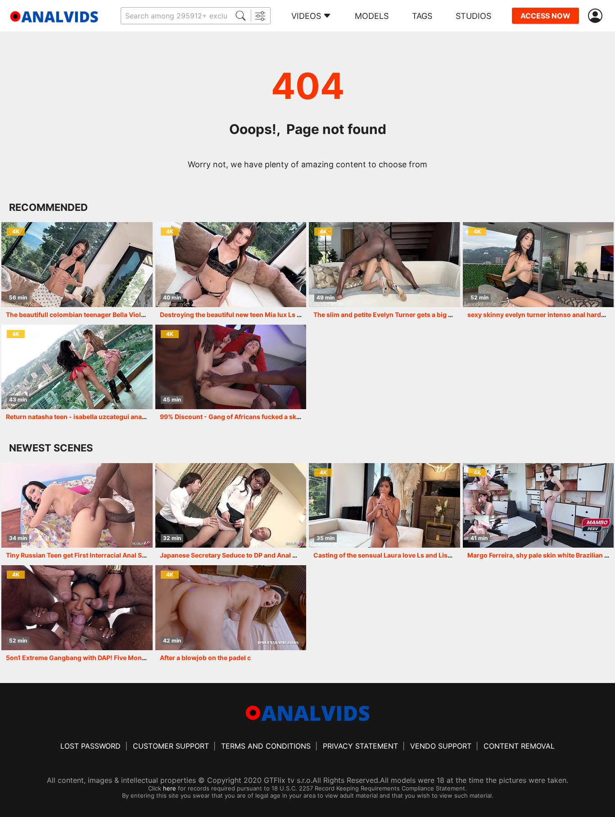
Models (372, 16)
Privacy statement (360, 745)
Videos (306, 16)
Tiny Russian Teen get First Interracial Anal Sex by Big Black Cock (105, 555)
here (169, 788)
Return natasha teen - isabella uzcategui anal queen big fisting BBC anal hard (123, 416)
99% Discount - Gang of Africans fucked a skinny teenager (249, 416)
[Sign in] (597, 16)
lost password (90, 745)
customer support (171, 745)
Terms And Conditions (266, 745)
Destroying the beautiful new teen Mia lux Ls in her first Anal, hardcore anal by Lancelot (293, 314)
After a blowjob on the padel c (205, 657)
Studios (473, 16)
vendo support (440, 745)
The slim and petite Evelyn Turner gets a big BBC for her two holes (414, 314)
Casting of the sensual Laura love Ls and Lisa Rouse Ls (396, 555)
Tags (422, 16)
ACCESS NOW (545, 15)
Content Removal (519, 745)
